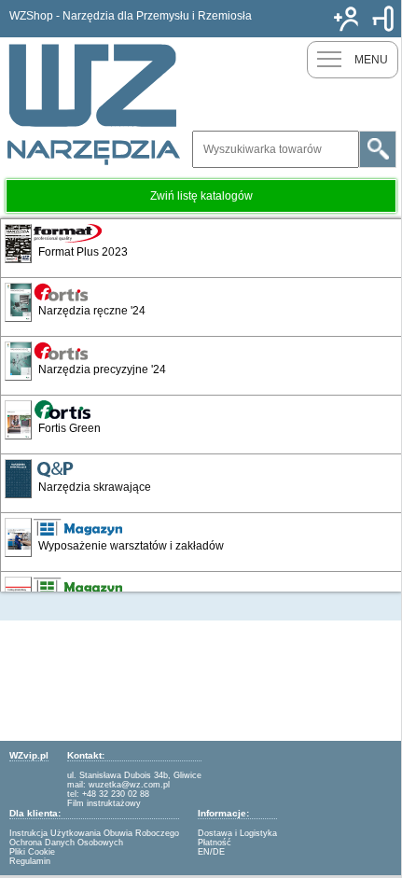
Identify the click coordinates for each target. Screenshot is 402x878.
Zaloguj (383, 18)
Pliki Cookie (32, 852)
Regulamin (29, 861)
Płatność (214, 842)
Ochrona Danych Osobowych (66, 842)
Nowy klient (346, 18)
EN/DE (211, 852)
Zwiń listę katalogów (201, 195)
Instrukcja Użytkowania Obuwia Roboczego (94, 833)
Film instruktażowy (104, 803)
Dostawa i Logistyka (237, 833)
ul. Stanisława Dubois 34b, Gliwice (134, 775)
